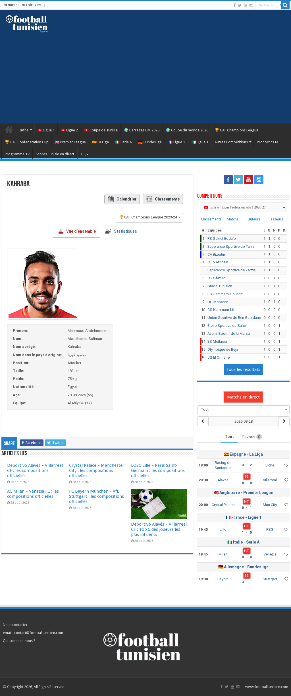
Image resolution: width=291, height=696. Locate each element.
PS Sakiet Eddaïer (222, 238)
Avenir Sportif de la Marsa (228, 333)
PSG (269, 529)
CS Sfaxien (216, 278)
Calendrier (127, 199)
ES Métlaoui (217, 341)
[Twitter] (239, 5)
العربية (85, 154)
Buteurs (254, 219)
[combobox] (149, 217)
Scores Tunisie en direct (55, 154)
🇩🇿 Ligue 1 (199, 142)
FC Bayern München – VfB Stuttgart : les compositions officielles (96, 496)
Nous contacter (15, 625)
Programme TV (17, 154)
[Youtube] (245, 5)
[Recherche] (285, 5)
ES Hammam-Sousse (225, 294)
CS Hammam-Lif (220, 309)
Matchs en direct (243, 397)
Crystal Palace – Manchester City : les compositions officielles (96, 470)
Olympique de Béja (222, 349)
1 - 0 (247, 532)
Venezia (270, 554)
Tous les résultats (243, 369)
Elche (269, 465)
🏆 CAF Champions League (236, 130)
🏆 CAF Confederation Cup (27, 142)
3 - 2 (247, 465)
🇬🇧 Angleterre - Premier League (243, 492)
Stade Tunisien (219, 286)
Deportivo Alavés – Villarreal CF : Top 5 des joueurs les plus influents (159, 529)
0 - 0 (247, 483)
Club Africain (217, 262)
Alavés (223, 480)
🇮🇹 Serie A (123, 142)
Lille (223, 529)
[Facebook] (234, 5)
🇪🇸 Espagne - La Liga (243, 454)
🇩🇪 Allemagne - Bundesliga (243, 567)
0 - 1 (247, 508)
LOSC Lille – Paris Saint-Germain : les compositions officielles (158, 470)
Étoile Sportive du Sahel (227, 325)
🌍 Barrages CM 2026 (141, 130)
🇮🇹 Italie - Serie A (243, 542)
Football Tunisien (8, 129)
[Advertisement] (145, 75)
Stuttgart (270, 579)
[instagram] (251, 5)
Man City (270, 505)
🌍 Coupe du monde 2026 (187, 130)
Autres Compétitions (231, 142)
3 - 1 (247, 582)
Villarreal (270, 480)
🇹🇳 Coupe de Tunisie (101, 130)
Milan (223, 554)
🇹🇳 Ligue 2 (69, 130)
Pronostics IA (267, 142)
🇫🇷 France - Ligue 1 (243, 517)
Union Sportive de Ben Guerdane (234, 317)
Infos (24, 130)
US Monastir (217, 302)
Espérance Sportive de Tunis (231, 246)
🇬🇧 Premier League (70, 142)
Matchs (232, 219)
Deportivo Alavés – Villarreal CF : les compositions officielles (35, 470)
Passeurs (276, 219)
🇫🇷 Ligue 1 (176, 142)
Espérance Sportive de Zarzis (231, 270)
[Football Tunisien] (27, 23)
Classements (167, 199)
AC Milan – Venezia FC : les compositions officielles (33, 494)
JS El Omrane (218, 357)
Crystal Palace (223, 505)
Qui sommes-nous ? (19, 641)
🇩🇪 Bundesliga (150, 142)
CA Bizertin (216, 254)
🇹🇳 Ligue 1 (46, 130)
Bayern (222, 579)
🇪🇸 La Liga (100, 142)
